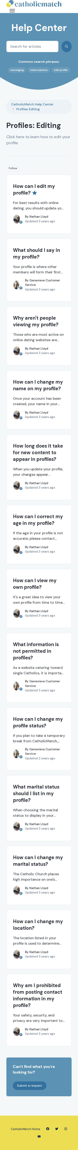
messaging (17, 70)
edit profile (61, 70)
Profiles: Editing (28, 109)
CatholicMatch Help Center (32, 104)
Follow (13, 168)
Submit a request (29, 1085)
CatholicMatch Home (25, 1129)
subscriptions (39, 70)
